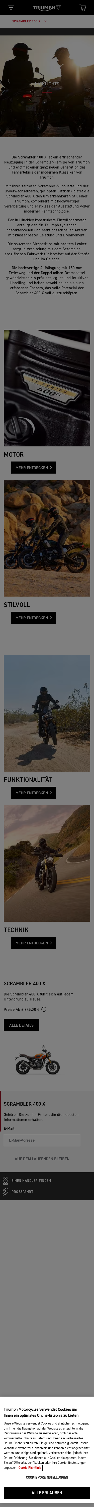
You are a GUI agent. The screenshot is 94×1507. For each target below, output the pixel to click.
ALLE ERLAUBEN (47, 1493)
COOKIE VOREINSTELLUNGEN (47, 1477)
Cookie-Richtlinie (30, 1468)
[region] (47, 1450)
